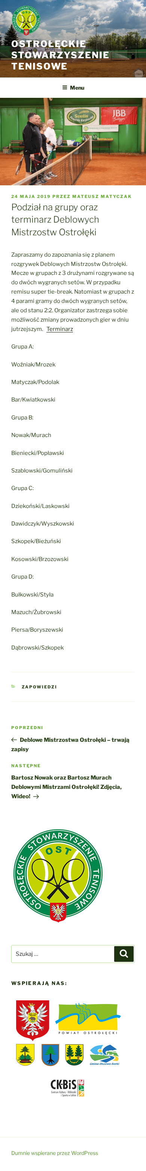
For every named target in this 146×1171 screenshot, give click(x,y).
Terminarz (59, 329)
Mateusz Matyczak (102, 196)
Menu (77, 87)
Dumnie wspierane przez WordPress (54, 1153)
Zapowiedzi (40, 687)
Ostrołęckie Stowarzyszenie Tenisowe (60, 55)
